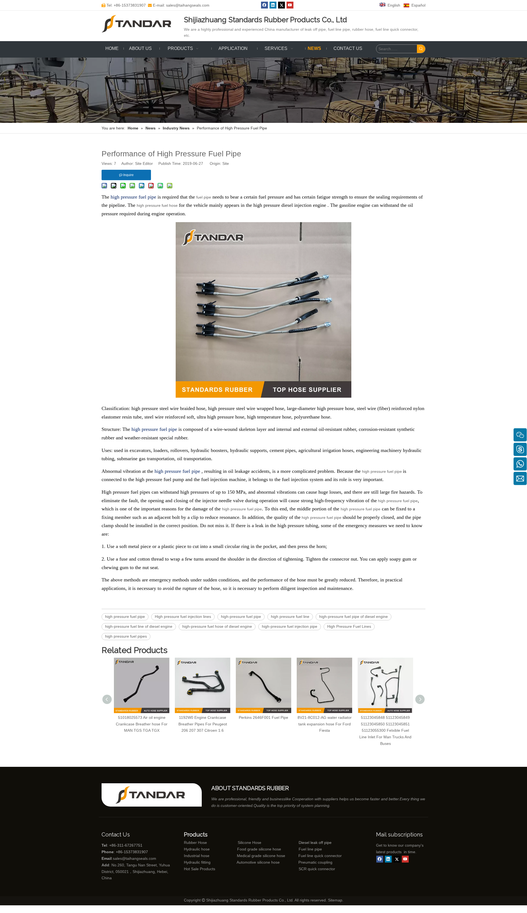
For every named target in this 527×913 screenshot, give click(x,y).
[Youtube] (290, 5)
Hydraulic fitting (197, 862)
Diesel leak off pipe (315, 842)
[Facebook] (264, 5)
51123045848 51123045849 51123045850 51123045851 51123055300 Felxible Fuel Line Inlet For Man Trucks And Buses (385, 730)
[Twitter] (281, 5)
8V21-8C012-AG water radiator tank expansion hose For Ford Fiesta (325, 724)
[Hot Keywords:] (421, 49)
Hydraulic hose (197, 849)
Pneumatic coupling (315, 862)
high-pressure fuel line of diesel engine (138, 626)
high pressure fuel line (290, 616)
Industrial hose (196, 855)
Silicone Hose (238, 842)
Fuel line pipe (310, 849)
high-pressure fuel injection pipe (289, 626)
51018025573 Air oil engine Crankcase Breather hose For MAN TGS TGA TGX (141, 724)
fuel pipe (203, 197)
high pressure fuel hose (157, 205)
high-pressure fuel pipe (241, 616)
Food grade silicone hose (259, 849)
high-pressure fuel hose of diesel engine (217, 626)
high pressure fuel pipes (126, 636)
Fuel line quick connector (320, 855)
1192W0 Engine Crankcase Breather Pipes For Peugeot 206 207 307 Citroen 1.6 (202, 724)
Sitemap (335, 900)
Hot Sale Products (199, 869)
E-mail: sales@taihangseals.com (178, 5)
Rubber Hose (195, 842)
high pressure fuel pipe (382, 471)
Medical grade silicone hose (261, 855)
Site (225, 163)
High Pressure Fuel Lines (349, 626)
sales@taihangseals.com (134, 858)
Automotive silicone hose (248, 862)
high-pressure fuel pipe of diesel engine (353, 616)
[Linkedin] (273, 5)
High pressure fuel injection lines (183, 616)
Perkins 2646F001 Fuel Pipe (263, 717)
